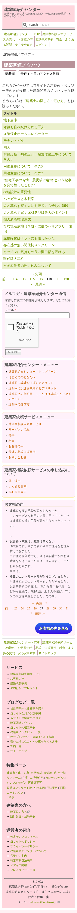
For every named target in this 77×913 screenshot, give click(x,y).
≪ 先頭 (37, 603)
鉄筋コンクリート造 (19, 788)
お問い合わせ (18, 457)
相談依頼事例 (44, 39)
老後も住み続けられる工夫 (23, 126)
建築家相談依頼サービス (25, 424)
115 (23, 279)
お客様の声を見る (53, 628)
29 (54, 608)
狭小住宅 (59, 773)
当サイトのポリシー (22, 841)
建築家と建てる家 (18, 773)
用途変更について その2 (23, 173)
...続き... (11, 797)
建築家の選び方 (19, 404)
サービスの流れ (19, 429)
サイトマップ (47, 653)
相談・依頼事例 (46, 648)
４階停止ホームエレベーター (25, 133)
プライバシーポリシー (24, 846)
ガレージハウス (55, 778)
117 (40, 279)
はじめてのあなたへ (22, 377)
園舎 (6, 147)
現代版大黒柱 (13, 258)
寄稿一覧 (15, 746)
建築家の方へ (20, 812)
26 (35, 608)
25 (28, 608)
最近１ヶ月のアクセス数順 (40, 73)
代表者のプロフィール (24, 837)
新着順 (10, 73)
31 (67, 608)
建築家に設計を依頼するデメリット (32, 388)
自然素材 (36, 773)
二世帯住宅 (37, 778)
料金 (59, 39)
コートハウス (15, 792)
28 (47, 608)
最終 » (40, 284)
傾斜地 (48, 773)
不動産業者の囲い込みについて (27, 265)
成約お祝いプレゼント (24, 688)
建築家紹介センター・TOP (22, 34)
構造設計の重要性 (17, 192)
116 (32, 279)
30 (60, 608)
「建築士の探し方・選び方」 (45, 100)
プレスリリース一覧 (22, 870)
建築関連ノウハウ (21, 723)
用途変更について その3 (23, 166)
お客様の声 (25, 39)
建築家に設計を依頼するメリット (31, 383)
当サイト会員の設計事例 (25, 713)
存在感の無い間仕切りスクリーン (29, 245)
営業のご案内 (18, 856)
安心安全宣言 (24, 45)
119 (57, 279)
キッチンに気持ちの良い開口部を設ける (34, 251)
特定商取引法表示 (21, 860)
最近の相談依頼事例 (22, 452)
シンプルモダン (16, 782)
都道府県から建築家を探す (27, 708)
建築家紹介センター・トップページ (32, 371)
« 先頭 (37, 273)
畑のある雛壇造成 (17, 219)
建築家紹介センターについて (28, 851)
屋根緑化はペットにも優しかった (29, 238)
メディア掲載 (18, 865)
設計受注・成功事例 (22, 816)
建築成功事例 (18, 683)
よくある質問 (18, 486)
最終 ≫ (40, 613)
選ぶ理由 (15, 481)
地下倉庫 (10, 120)
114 (15, 279)
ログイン (41, 45)
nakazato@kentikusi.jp (45, 902)
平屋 (62, 788)
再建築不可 (35, 782)
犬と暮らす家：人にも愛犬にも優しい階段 (35, 205)
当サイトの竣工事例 (22, 727)
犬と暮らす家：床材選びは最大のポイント (35, 212)
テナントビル (13, 140)
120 (66, 279)
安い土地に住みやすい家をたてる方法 (34, 741)
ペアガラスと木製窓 (18, 198)
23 (15, 608)
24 (22, 608)
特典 (12, 435)
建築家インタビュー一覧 (25, 732)
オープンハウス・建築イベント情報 (32, 737)
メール (10, 310)
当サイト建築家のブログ (25, 718)
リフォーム (14, 778)
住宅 (25, 778)
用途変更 (52, 788)
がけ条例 (39, 788)
